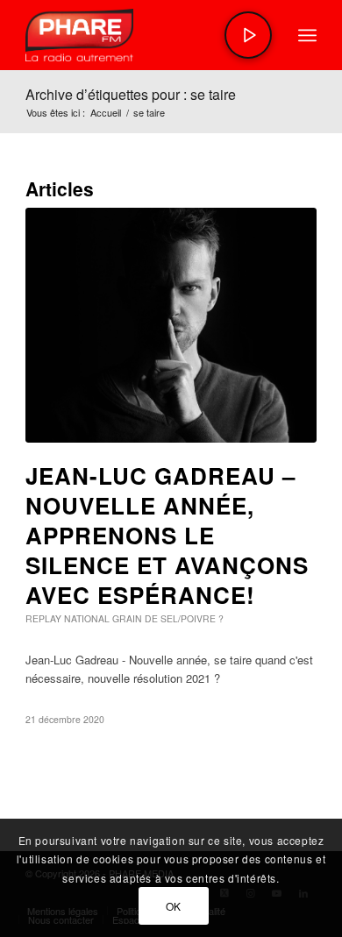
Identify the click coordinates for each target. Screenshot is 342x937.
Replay (43, 618)
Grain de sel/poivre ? (168, 618)
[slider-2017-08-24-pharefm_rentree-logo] (141, 35)
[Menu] (307, 35)
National (87, 618)
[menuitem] (307, 35)
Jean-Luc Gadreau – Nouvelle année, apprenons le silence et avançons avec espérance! (167, 534)
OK (174, 905)
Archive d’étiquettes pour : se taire (130, 94)
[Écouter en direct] (248, 35)
